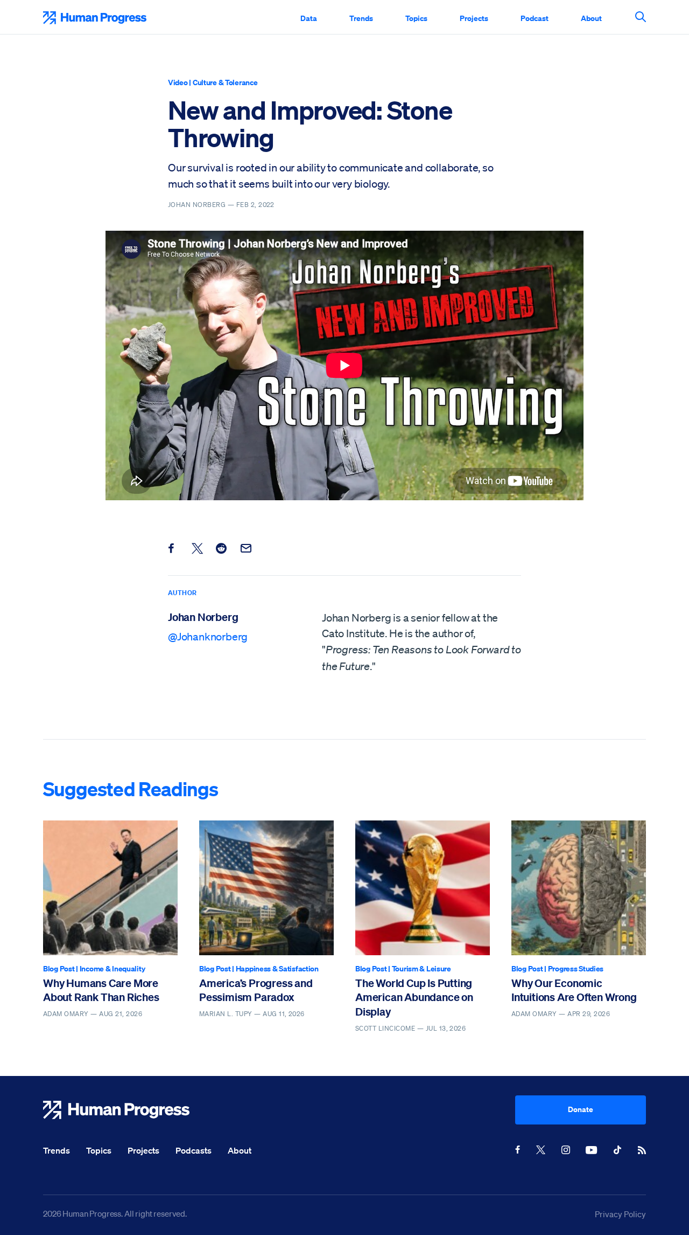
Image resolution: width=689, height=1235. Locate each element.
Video (178, 82)
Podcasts (193, 1150)
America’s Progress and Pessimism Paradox (256, 990)
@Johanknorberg (208, 636)
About (591, 18)
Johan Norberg (203, 617)
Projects (474, 18)
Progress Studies (576, 968)
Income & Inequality (112, 968)
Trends (361, 18)
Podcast (535, 18)
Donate (580, 1109)
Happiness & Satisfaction (277, 968)
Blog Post (58, 968)
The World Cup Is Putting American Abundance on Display (414, 997)
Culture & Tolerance (225, 82)
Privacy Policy (620, 1214)
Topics (416, 18)
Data (308, 18)
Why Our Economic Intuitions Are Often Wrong (574, 990)
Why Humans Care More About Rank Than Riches (101, 990)
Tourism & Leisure (421, 968)
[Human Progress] (279, 1110)
